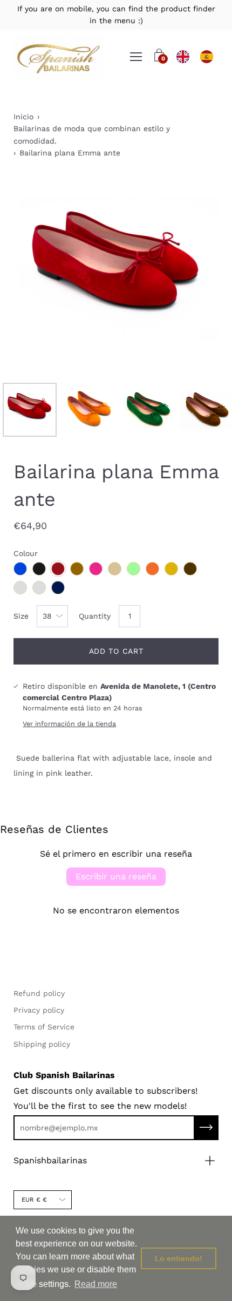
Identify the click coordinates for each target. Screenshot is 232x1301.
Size (21, 616)
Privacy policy (38, 1010)
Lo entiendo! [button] (178, 1258)
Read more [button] (95, 1284)
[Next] (191, 275)
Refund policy (39, 993)
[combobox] (183, 56)
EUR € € (34, 1199)
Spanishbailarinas (50, 1160)
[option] (207, 56)
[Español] (207, 56)
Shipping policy (41, 1044)
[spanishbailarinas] (59, 57)
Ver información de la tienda (69, 724)
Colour (25, 553)
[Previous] (40, 275)
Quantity (95, 616)
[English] (183, 56)
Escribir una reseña (116, 876)
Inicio (23, 116)
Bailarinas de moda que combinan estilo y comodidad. (91, 134)
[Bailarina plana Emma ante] (30, 410)
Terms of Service (43, 1026)
